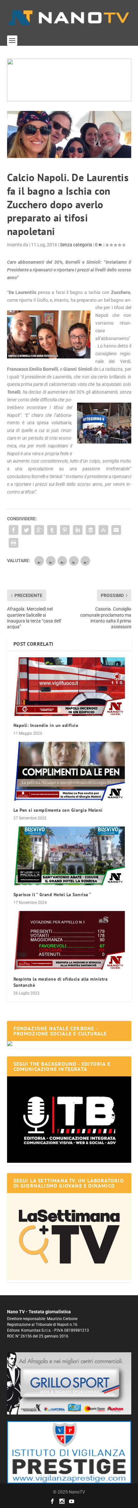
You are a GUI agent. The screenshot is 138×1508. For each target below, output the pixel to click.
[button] (69, 80)
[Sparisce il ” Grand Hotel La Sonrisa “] (69, 856)
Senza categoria (76, 244)
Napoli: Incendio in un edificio (46, 725)
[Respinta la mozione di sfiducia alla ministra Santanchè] (69, 940)
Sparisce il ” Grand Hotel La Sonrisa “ (52, 894)
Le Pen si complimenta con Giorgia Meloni (58, 810)
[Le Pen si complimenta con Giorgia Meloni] (69, 771)
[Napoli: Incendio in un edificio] (69, 686)
